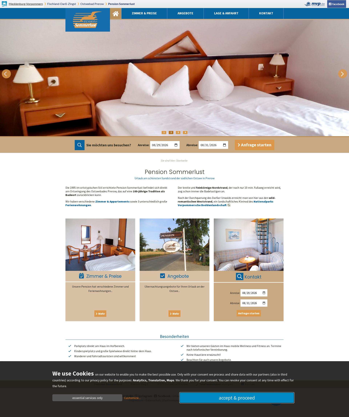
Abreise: (192, 145)
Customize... (132, 398)
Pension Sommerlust (121, 3)
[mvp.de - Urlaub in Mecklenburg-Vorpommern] (315, 4)
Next (342, 73)
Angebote (185, 13)
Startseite (115, 13)
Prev (6, 73)
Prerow (92, 3)
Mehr (101, 313)
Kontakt (266, 13)
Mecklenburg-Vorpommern (26, 3)
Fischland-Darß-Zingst (61, 3)
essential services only (87, 398)
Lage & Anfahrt (226, 13)
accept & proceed (237, 397)
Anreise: (144, 145)
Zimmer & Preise (144, 13)
